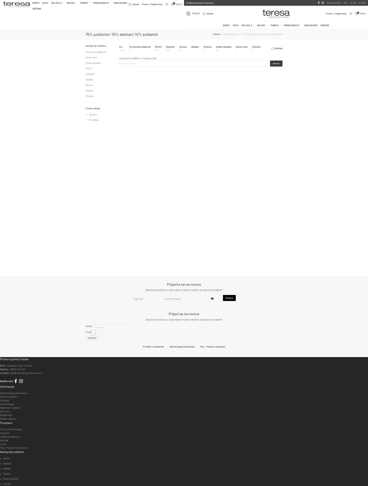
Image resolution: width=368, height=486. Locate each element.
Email (88, 332)
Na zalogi (94, 119)
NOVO (89, 68)
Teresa (89, 85)
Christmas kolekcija (96, 52)
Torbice (89, 90)
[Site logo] (16, 4)
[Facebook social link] (319, 2)
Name (89, 326)
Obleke (89, 79)
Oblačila (90, 74)
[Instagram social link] (323, 2)
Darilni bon (91, 57)
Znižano (90, 96)
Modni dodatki (93, 63)
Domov (216, 34)
